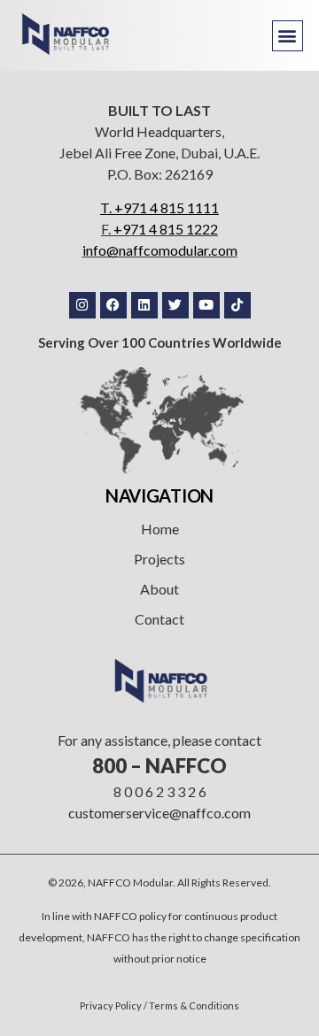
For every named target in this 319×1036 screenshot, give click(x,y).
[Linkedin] (144, 305)
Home (160, 528)
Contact (159, 618)
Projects (159, 558)
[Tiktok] (237, 305)
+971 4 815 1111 (166, 207)
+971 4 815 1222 (165, 228)
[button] (287, 35)
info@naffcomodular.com (159, 250)
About (159, 588)
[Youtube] (206, 305)
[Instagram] (82, 305)
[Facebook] (113, 305)
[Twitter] (175, 305)
